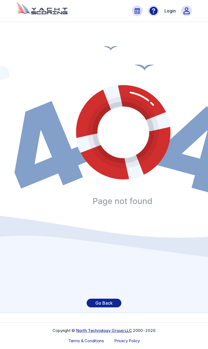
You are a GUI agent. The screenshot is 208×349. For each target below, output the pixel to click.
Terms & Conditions (86, 340)
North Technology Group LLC (104, 330)
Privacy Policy (127, 340)
